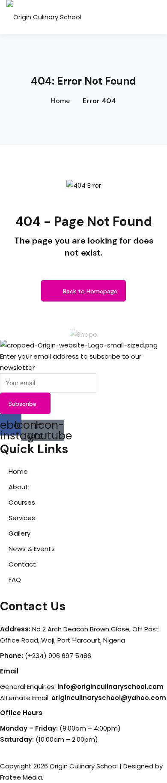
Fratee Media (21, 777)
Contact (22, 564)
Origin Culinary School (84, 766)
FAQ (15, 579)
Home (60, 100)
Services (22, 517)
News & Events (32, 548)
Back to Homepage (90, 291)
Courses (22, 502)
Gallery (19, 533)
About (18, 486)
